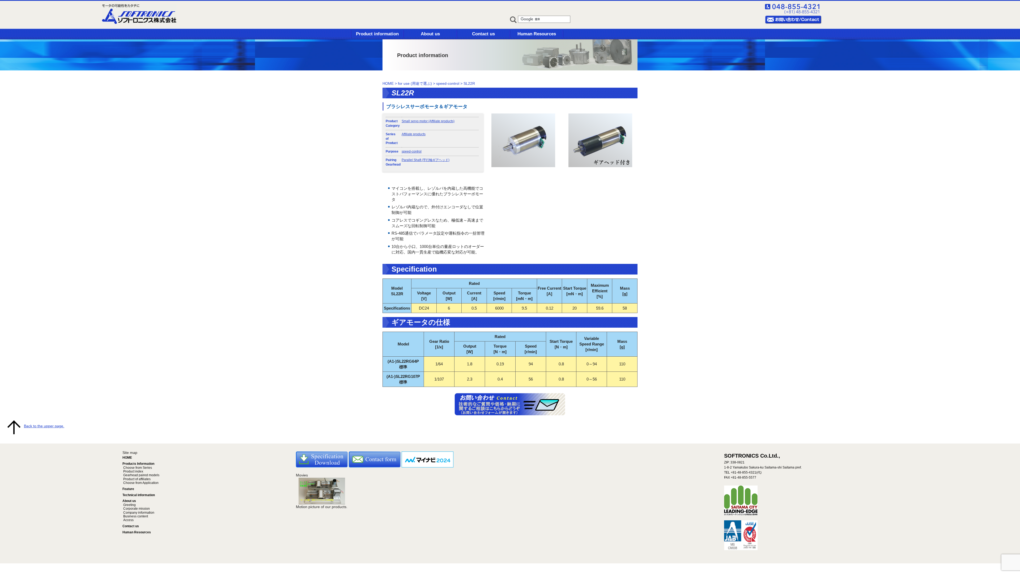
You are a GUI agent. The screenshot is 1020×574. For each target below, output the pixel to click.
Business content (135, 516)
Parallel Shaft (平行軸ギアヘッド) (425, 160)
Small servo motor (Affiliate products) (428, 121)
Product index (132, 471)
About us (430, 33)
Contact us (483, 33)
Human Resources (536, 33)
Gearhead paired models (140, 475)
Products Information (138, 464)
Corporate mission (136, 508)
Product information (377, 33)
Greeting (129, 505)
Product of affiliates (136, 479)
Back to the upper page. (44, 426)
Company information (138, 512)
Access (128, 520)
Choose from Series (137, 468)
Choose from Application (140, 483)
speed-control (412, 151)
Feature (128, 489)
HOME (388, 83)
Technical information (138, 495)
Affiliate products (414, 134)
